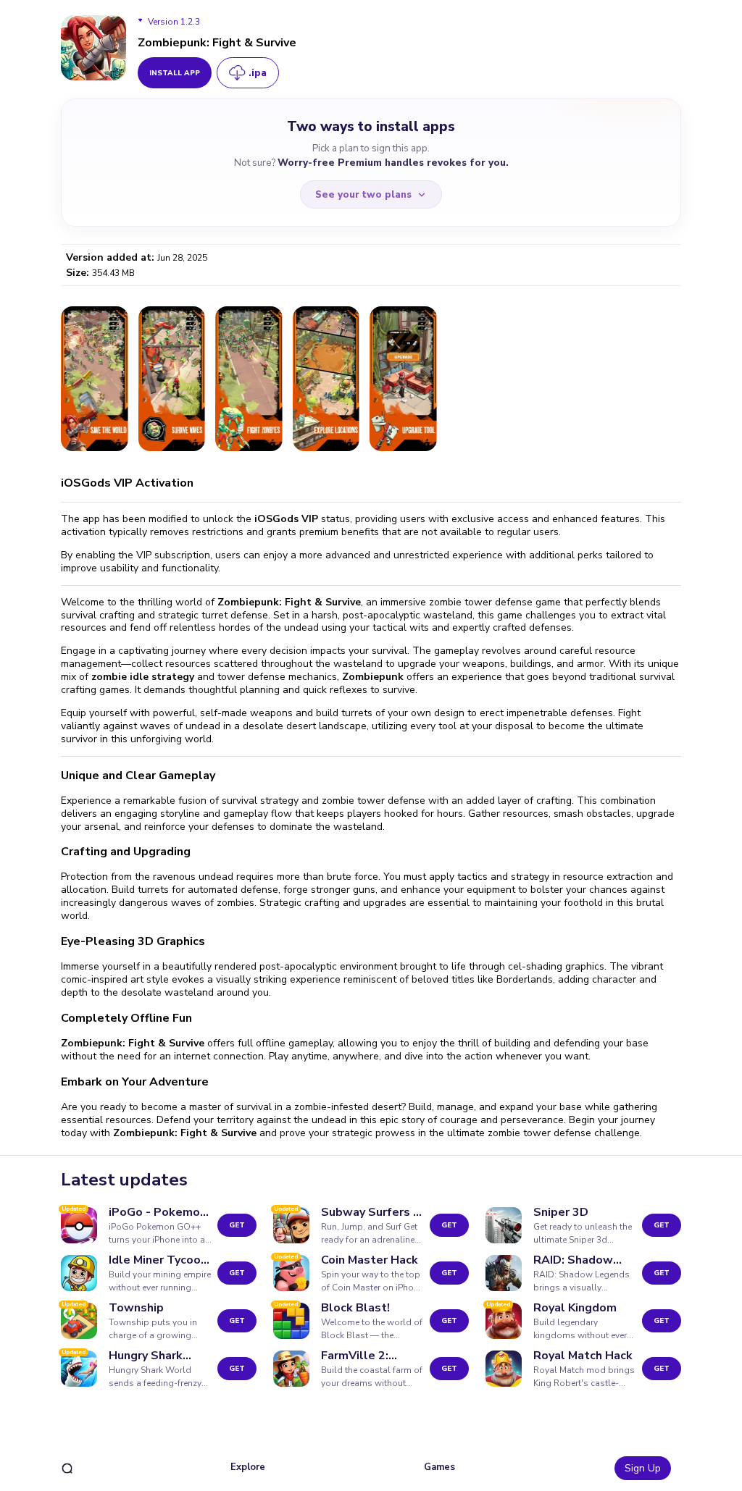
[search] (67, 1468)
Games (439, 1467)
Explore (247, 1467)
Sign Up (643, 1468)
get (237, 1225)
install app (174, 73)
